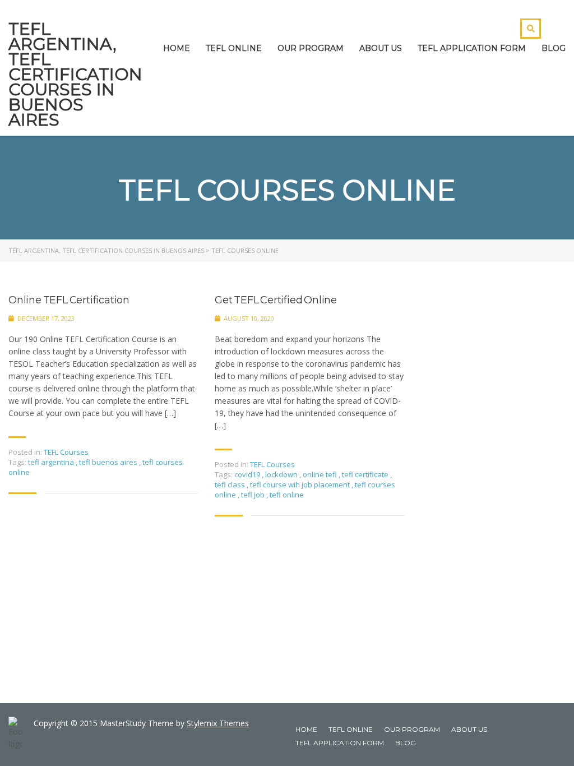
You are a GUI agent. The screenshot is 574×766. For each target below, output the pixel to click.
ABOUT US (380, 48)
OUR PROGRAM (310, 48)
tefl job (253, 495)
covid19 (248, 474)
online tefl (321, 474)
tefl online (287, 495)
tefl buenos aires (109, 462)
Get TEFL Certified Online (276, 300)
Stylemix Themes (218, 723)
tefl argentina (52, 462)
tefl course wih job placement (300, 484)
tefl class (231, 484)
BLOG (553, 48)
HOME (176, 48)
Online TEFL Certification (68, 300)
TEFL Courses (66, 452)
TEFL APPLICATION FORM (472, 48)
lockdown (282, 474)
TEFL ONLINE (234, 48)
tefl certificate (366, 474)
